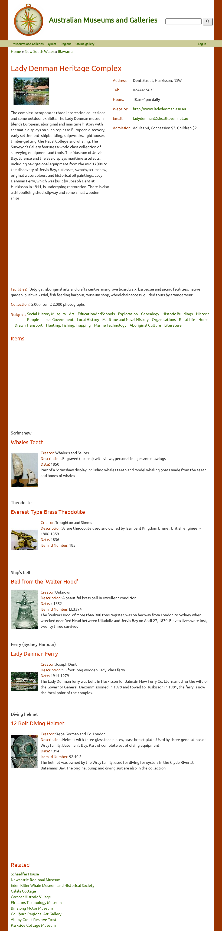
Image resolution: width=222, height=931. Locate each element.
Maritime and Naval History (125, 319)
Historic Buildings (177, 313)
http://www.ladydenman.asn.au (159, 108)
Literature (173, 325)
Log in (202, 43)
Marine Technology (110, 325)
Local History (88, 319)
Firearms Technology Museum (36, 902)
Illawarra (65, 51)
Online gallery (85, 43)
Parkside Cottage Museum (33, 925)
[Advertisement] (60, 243)
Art (71, 313)
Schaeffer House (25, 873)
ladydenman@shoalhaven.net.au (160, 118)
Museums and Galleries (28, 43)
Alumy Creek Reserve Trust (34, 919)
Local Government (58, 319)
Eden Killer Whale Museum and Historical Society (52, 885)
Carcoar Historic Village (31, 896)
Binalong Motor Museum (32, 908)
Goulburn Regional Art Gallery (36, 913)
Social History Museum (46, 313)
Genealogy (150, 313)
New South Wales (39, 51)
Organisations (164, 319)
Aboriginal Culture (145, 325)
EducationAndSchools (96, 313)
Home (16, 51)
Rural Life (187, 319)
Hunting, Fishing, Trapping (68, 325)
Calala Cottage (23, 890)
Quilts (52, 43)
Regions (66, 43)
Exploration (128, 313)
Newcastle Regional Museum (35, 879)
